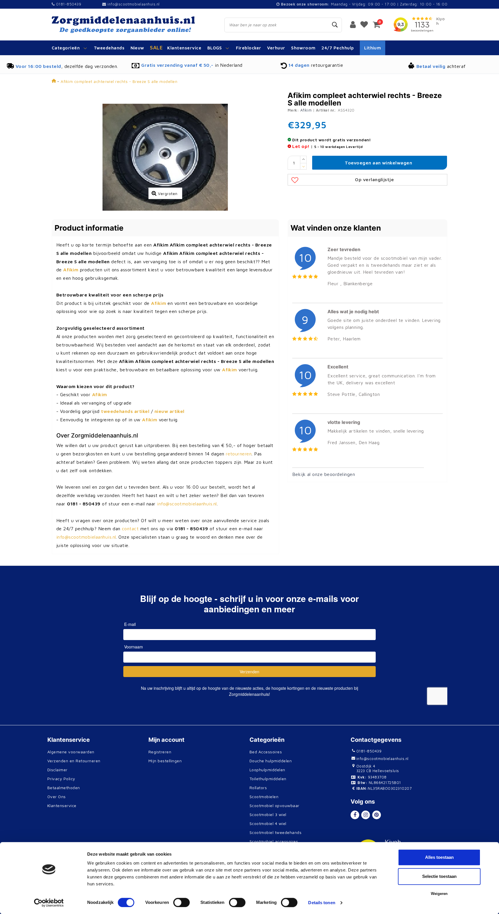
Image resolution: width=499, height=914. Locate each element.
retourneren (239, 453)
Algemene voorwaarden (70, 751)
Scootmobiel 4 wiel (268, 823)
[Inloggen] (353, 24)
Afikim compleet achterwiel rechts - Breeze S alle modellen (119, 81)
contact (130, 528)
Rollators (258, 787)
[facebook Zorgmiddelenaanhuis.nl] (355, 815)
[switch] (181, 902)
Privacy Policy (61, 778)
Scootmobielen (264, 796)
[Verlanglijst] (364, 24)
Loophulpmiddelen (267, 769)
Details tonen (321, 902)
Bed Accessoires (266, 751)
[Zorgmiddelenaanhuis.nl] (131, 24)
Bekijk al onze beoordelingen (323, 474)
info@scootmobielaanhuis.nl (133, 4)
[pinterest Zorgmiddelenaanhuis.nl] (376, 815)
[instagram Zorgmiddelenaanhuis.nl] (365, 815)
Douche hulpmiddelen (271, 760)
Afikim (306, 110)
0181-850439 (68, 4)
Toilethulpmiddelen (268, 778)
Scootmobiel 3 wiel (268, 814)
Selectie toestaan (439, 876)
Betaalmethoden (63, 787)
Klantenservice (62, 805)
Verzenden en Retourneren (73, 760)
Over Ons (56, 796)
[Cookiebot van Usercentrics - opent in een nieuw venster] (49, 902)
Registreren (159, 751)
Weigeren (439, 893)
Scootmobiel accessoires (274, 841)
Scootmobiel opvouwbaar (274, 805)
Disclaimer (57, 769)
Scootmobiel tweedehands (275, 832)
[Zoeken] (335, 25)
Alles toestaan (439, 857)
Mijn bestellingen (165, 760)
